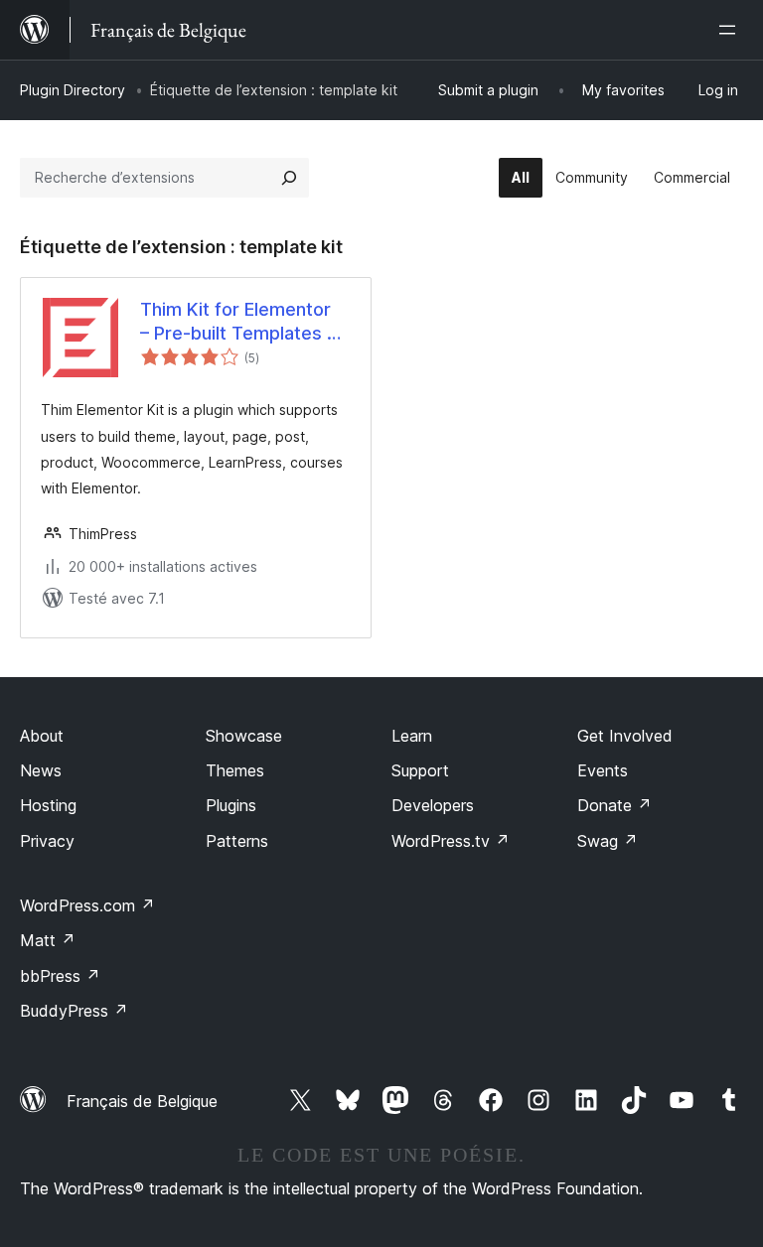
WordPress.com (87, 905)
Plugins (231, 805)
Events (602, 770)
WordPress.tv (450, 841)
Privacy (47, 841)
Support (420, 770)
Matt (48, 940)
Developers (432, 805)
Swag (607, 841)
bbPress (60, 976)
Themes (235, 770)
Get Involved (625, 736)
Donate (614, 805)
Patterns (237, 841)
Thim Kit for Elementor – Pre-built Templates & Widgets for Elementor (239, 322)
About (42, 736)
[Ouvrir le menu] (731, 30)
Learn (411, 736)
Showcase (244, 736)
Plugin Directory (72, 89)
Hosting (48, 805)
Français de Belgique (142, 1101)
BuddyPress (74, 1011)
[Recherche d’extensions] (289, 178)
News (41, 770)
